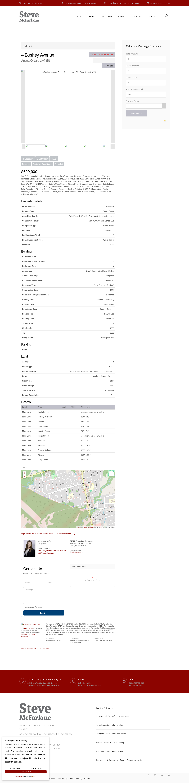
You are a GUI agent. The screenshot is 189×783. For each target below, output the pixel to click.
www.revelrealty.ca (76, 553)
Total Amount (132, 54)
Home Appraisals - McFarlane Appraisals (112, 716)
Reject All (36, 768)
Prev (23, 106)
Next (113, 106)
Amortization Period (134, 89)
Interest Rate (131, 77)
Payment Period (132, 101)
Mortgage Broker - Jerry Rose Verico (111, 733)
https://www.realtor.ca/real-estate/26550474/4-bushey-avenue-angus (49, 533)
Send (43, 613)
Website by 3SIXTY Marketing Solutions (74, 778)
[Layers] (111, 473)
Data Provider (74, 638)
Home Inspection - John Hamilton (109, 725)
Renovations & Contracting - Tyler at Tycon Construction (119, 760)
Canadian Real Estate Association (28, 635)
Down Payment (132, 65)
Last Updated (50, 638)
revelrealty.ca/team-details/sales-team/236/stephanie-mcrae (52, 552)
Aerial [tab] (25, 467)
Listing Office (98, 638)
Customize (15, 768)
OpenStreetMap (88, 527)
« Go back (27, 45)
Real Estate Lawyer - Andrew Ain (109, 751)
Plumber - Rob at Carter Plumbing (110, 742)
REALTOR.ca (28, 628)
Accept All (25, 772)
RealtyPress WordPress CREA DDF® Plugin (35, 648)
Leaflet (79, 527)
